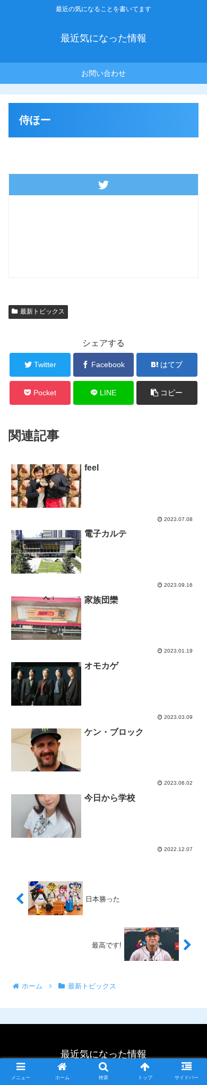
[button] (186, 928)
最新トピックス (42, 311)
